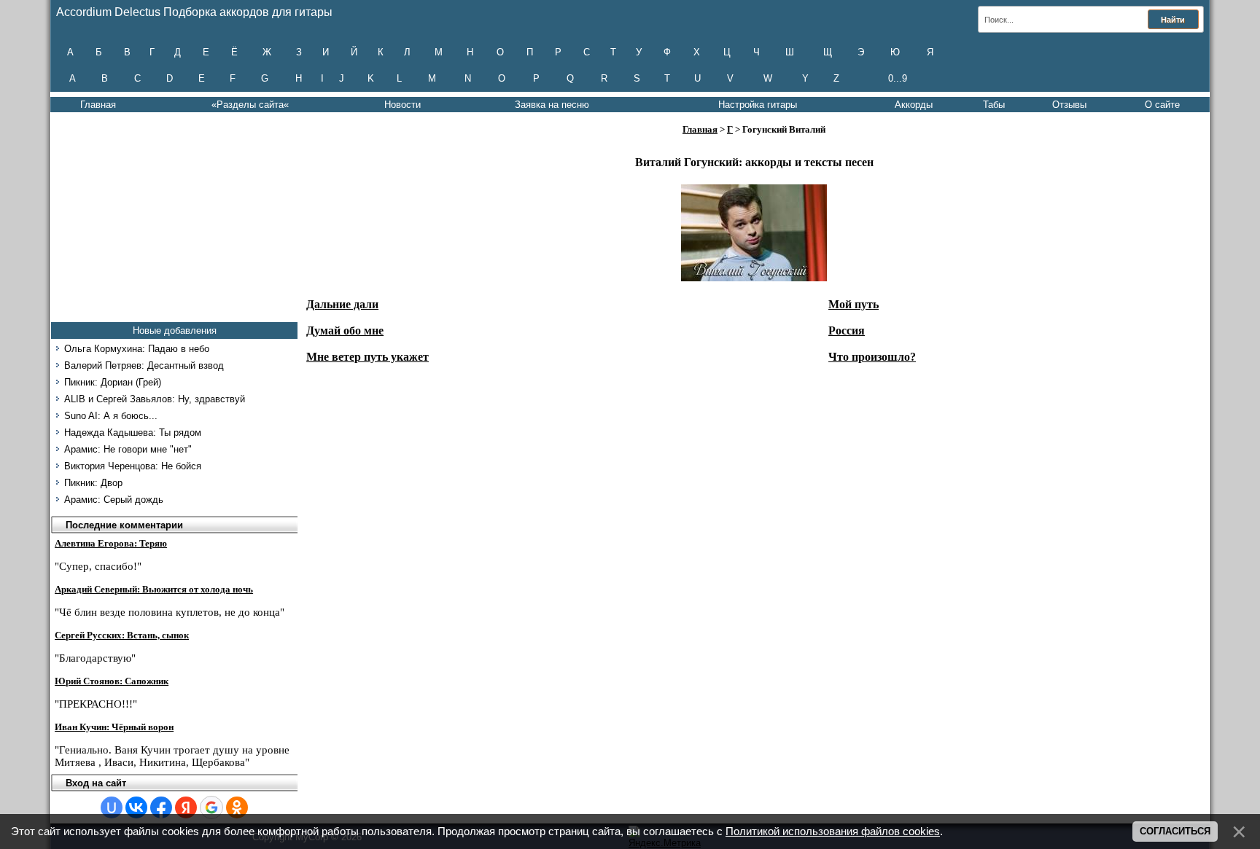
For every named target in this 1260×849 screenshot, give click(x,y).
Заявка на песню (552, 104)
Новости (402, 104)
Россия (846, 330)
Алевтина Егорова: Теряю (111, 543)
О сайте (1162, 104)
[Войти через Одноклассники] (237, 807)
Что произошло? (872, 357)
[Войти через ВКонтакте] (136, 807)
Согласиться (1175, 831)
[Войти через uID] (111, 807)
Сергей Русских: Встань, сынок (122, 635)
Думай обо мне (345, 330)
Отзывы (1069, 104)
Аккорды (914, 104)
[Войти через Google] (211, 807)
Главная (98, 104)
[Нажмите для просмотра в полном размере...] (754, 277)
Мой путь (853, 304)
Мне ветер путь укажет (367, 357)
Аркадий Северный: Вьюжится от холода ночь (154, 589)
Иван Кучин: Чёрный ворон (114, 726)
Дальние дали (342, 304)
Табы (994, 104)
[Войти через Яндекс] (186, 807)
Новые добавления (175, 330)
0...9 (897, 78)
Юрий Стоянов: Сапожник (111, 681)
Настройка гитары (757, 104)
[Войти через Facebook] (161, 807)
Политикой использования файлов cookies (833, 831)
